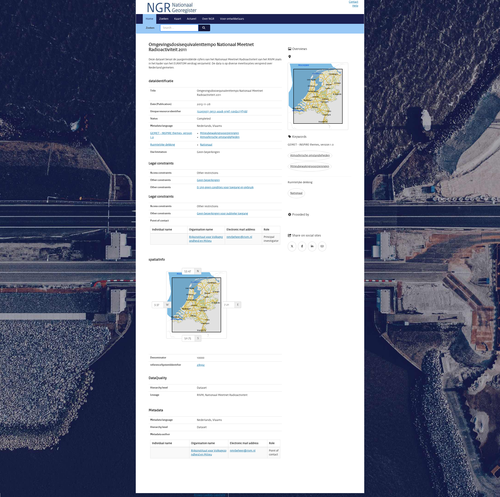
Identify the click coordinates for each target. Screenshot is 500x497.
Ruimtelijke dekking (162, 144)
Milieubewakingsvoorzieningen (219, 133)
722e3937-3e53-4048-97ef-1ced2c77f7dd (222, 111)
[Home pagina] (170, 7)
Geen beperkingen (208, 180)
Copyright (219, 495)
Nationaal (206, 144)
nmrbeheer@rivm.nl (239, 237)
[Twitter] (292, 246)
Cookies (208, 495)
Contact (353, 2)
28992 (201, 365)
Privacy (198, 495)
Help (355, 5)
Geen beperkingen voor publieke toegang (222, 213)
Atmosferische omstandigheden (219, 137)
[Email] (322, 246)
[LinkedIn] (312, 246)
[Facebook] (302, 246)
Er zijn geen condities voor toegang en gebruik (225, 187)
